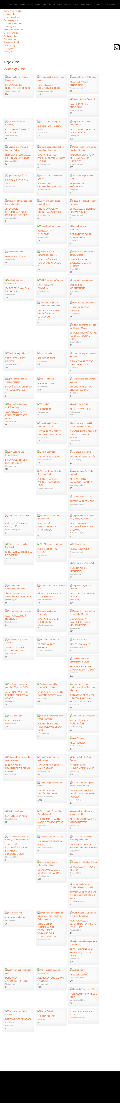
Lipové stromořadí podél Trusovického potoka (82, 793)
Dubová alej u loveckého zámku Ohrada (81, 262)
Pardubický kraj (10, 36)
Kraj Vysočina (9, 48)
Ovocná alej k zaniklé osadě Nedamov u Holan (83, 434)
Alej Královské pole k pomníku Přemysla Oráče (18, 695)
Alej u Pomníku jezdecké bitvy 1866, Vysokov (82, 526)
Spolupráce (110, 4)
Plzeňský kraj (9, 39)
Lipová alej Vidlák (48, 456)
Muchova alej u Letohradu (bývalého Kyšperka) (83, 923)
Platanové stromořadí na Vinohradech (47, 526)
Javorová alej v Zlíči (82, 501)
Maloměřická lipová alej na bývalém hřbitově (82, 158)
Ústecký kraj (9, 45)
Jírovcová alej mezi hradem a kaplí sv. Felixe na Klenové (82, 698)
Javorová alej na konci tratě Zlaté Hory (16, 415)
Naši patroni (86, 4)
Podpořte (57, 4)
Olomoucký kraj (10, 33)
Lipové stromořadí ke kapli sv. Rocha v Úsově (83, 335)
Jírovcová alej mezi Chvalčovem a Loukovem (50, 313)
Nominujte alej (26, 4)
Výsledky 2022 (14, 69)
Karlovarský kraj (10, 20)
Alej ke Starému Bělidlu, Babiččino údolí (49, 482)
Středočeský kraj (11, 42)
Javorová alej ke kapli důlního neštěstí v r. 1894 (83, 895)
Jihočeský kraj (10, 14)
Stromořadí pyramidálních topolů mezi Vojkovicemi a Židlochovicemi (47, 930)
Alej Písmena (77, 743)
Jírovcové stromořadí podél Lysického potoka (16, 212)
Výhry (76, 4)
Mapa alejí (98, 4)
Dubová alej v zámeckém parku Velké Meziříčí (80, 622)
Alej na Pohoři (46, 1016)
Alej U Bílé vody (15, 720)
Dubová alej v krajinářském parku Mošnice (17, 768)
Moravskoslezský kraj (13, 30)
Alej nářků (44, 409)
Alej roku (14, 4)
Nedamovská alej (15, 256)
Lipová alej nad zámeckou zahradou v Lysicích (51, 158)
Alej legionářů (79, 974)
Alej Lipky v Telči (80, 409)
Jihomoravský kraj (11, 17)
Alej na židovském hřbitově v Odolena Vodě (50, 726)
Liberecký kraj (9, 26)
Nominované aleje (43, 4)
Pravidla (67, 4)
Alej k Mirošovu (15, 917)
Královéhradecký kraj (12, 23)
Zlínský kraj (8, 52)
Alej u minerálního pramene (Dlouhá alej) (81, 952)
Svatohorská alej (16, 816)
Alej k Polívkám (47, 383)
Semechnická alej (80, 644)
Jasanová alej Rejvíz (82, 456)
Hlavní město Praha (12, 11)
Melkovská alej (79, 549)
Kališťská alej (46, 358)
